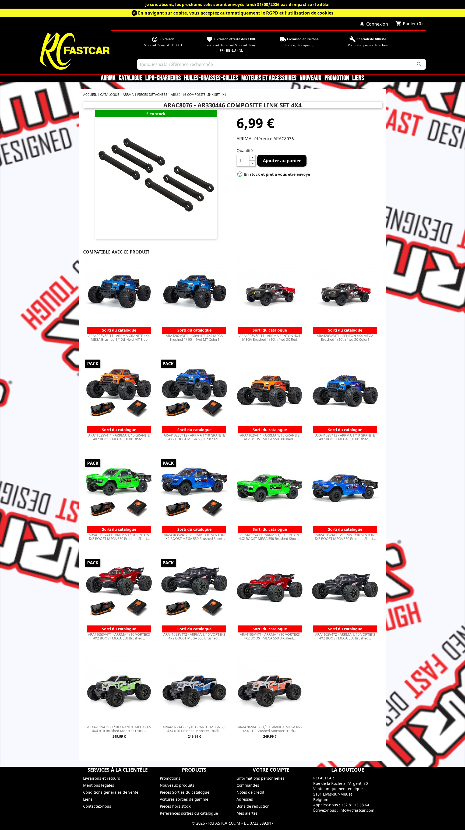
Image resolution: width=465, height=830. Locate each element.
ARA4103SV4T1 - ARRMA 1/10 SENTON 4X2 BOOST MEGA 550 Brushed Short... (119, 536)
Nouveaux (310, 78)
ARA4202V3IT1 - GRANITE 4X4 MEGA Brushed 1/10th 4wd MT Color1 (194, 337)
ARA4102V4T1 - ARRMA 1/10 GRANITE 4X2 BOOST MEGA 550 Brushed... (270, 437)
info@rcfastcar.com (356, 810)
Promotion (337, 78)
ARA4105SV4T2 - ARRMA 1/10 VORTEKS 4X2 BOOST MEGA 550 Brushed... (194, 636)
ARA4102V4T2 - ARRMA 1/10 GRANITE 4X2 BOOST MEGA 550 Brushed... (345, 437)
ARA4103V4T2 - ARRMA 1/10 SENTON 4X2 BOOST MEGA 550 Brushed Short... (345, 536)
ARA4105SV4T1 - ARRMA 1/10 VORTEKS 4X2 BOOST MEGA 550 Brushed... (119, 636)
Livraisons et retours (101, 778)
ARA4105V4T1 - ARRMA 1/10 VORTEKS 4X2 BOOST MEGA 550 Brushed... (270, 636)
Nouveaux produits (177, 785)
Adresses (245, 799)
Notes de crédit (250, 792)
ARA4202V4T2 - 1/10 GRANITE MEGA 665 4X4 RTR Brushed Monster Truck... (194, 729)
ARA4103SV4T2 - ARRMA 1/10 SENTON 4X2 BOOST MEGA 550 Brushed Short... (194, 536)
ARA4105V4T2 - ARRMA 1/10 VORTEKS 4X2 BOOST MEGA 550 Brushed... (345, 636)
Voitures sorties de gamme (184, 799)
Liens (358, 78)
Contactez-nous (97, 806)
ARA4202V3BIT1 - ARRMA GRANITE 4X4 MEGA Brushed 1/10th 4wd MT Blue (119, 337)
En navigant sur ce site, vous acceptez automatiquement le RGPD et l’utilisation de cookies (235, 13)
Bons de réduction (253, 806)
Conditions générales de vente (110, 792)
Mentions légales (98, 785)
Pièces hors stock (175, 806)
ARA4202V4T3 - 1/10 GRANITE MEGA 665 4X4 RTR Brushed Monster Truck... (270, 729)
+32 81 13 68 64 (355, 804)
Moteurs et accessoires (269, 78)
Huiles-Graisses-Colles (211, 78)
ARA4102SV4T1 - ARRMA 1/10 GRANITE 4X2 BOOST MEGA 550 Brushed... (119, 437)
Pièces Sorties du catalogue (184, 792)
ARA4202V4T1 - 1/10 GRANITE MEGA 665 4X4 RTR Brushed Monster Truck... (119, 729)
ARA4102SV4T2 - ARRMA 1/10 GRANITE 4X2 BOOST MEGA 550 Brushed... (194, 437)
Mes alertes (247, 813)
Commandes (248, 785)
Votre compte (271, 769)
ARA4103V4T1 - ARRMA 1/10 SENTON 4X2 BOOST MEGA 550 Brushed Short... (269, 536)
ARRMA (108, 78)
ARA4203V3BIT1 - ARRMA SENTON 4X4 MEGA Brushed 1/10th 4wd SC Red (269, 337)
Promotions (170, 778)
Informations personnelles (260, 778)
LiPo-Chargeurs (163, 78)
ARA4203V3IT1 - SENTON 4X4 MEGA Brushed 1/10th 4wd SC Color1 (345, 337)
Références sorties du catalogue (189, 813)
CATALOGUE (130, 78)
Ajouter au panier (282, 161)
